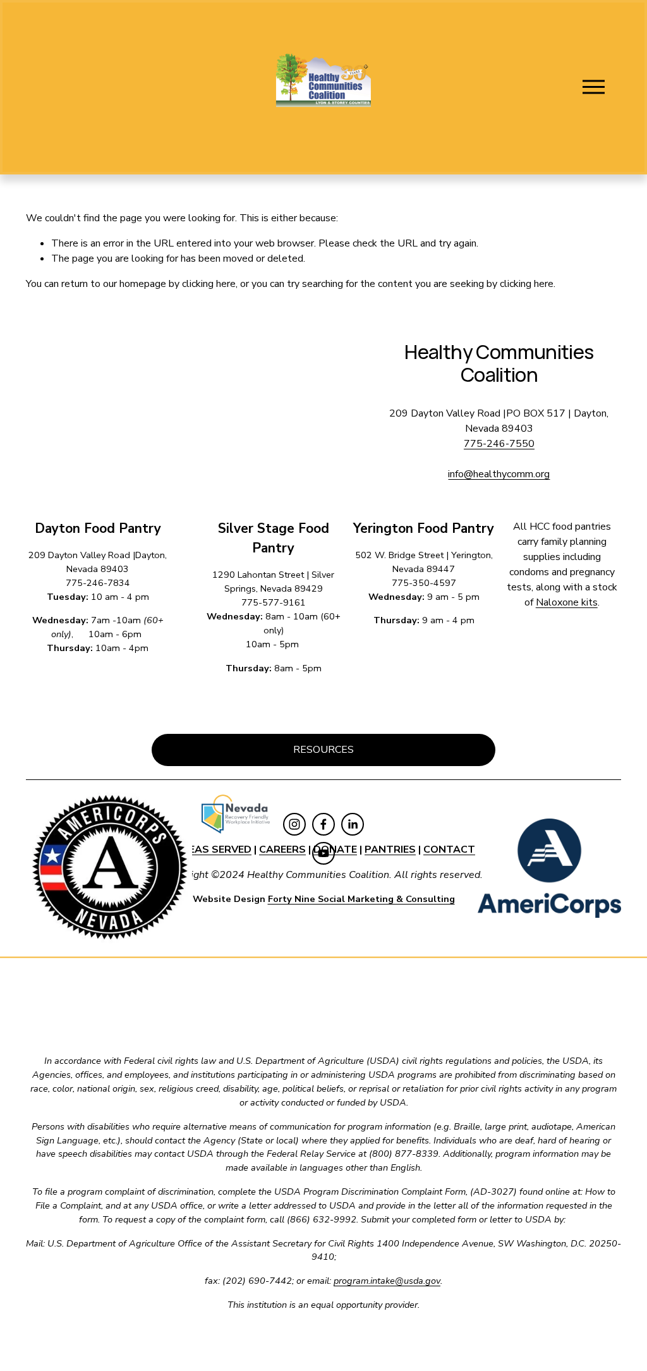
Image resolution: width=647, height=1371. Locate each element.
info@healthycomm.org (499, 474)
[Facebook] (323, 824)
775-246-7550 (499, 444)
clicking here (209, 284)
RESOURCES (323, 750)
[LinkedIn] (352, 824)
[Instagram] (294, 824)
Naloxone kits (567, 602)
